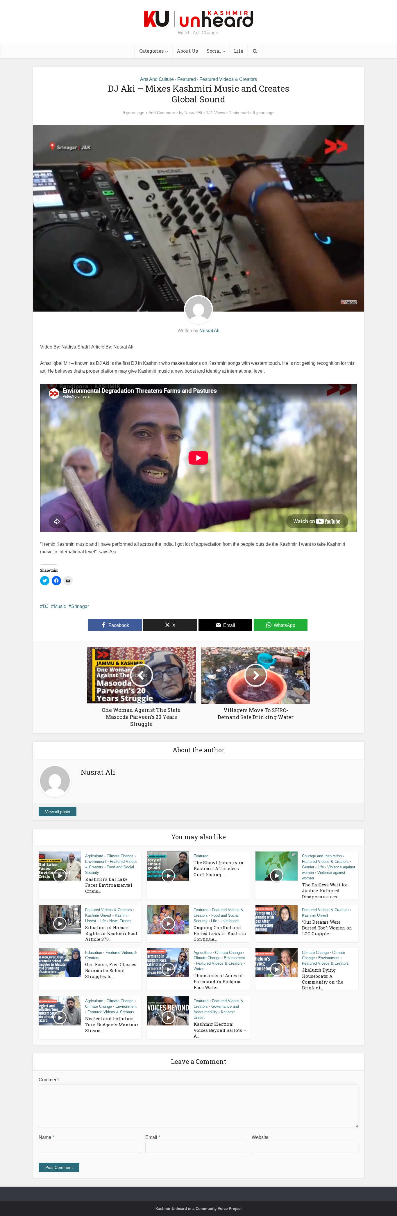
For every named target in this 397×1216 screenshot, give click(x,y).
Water (198, 969)
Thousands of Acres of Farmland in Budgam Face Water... (218, 981)
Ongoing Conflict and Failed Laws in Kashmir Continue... (220, 933)
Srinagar (80, 606)
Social (214, 51)
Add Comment (162, 112)
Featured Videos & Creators (228, 79)
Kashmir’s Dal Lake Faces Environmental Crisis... (108, 885)
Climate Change (120, 856)
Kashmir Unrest (98, 915)
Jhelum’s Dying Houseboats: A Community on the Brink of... (322, 979)
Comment (49, 1079)
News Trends (120, 921)
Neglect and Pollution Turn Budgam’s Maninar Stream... (111, 1024)
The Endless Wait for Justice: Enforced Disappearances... (325, 890)
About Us (187, 51)
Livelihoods (230, 921)
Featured (186, 79)
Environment (95, 861)
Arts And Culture (157, 79)
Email (152, 1137)
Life (238, 51)
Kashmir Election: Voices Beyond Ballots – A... (220, 1030)
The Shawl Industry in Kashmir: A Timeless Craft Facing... (219, 868)
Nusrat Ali (193, 112)
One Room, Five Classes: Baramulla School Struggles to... (111, 970)
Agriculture (94, 856)
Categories (151, 51)
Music (60, 606)
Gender (308, 867)
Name (46, 1137)
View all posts (57, 811)
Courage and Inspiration (322, 856)
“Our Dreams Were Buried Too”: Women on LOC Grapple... (327, 928)
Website (260, 1137)
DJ (46, 606)
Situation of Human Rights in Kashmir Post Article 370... (111, 933)
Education (93, 952)
